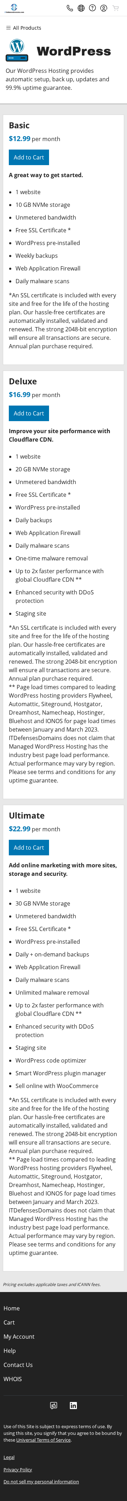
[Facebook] (53, 1408)
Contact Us (18, 1365)
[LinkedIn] (73, 1408)
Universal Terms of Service (43, 1440)
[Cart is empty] (115, 8)
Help (10, 1351)
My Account (19, 1336)
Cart (9, 1322)
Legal (9, 1457)
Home (12, 1308)
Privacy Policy (18, 1469)
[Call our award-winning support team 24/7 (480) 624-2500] (92, 8)
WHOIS (13, 1379)
